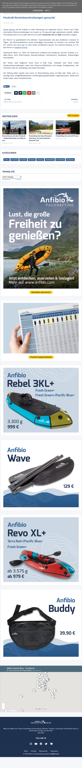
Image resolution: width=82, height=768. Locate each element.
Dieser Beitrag (9, 30)
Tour (7, 159)
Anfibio (24, 159)
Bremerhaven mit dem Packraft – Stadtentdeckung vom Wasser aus (14, 138)
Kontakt (33, 751)
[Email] (33, 93)
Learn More (38, 10)
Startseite (6, 13)
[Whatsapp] (25, 93)
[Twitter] (20, 93)
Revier (12, 13)
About (26, 751)
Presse (33, 159)
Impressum (54, 751)
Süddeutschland (20, 48)
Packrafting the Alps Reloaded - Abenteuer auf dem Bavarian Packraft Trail (40, 138)
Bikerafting (50, 159)
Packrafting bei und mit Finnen (67, 136)
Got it (47, 10)
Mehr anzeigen (73, 115)
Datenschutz (43, 751)
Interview (71, 159)
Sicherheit (61, 159)
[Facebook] (16, 93)
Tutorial (15, 159)
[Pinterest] (29, 93)
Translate (18, 179)
